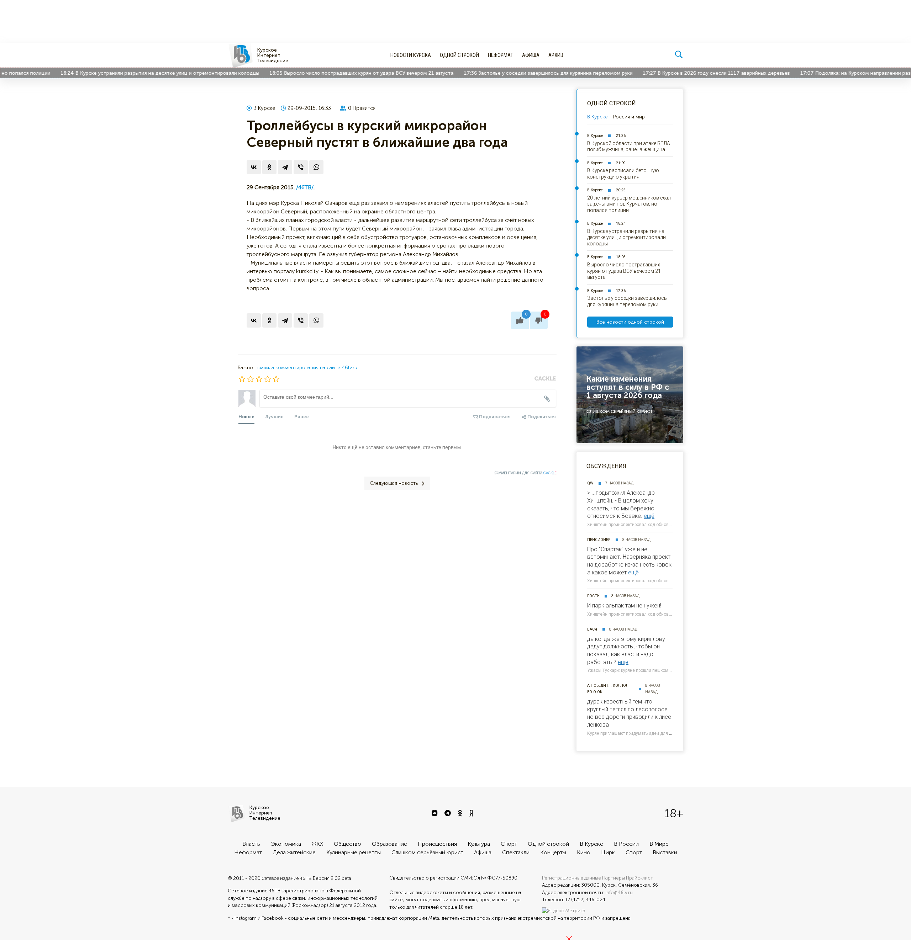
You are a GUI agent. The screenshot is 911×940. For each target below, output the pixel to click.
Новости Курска (410, 55)
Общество (347, 843)
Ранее (301, 416)
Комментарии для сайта (525, 473)
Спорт (509, 843)
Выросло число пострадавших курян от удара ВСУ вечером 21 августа (351, 73)
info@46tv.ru (619, 892)
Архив (555, 55)
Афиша (530, 55)
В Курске (264, 108)
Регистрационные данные (571, 878)
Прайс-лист (639, 878)
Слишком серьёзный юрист (427, 852)
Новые (246, 416)
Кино (583, 852)
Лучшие (274, 416)
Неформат (500, 55)
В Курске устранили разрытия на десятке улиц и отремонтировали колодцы (149, 73)
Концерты (553, 852)
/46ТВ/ (305, 187)
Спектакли (516, 852)
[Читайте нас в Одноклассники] (461, 813)
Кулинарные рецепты (353, 852)
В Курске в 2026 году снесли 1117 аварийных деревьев (705, 73)
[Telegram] (285, 167)
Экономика (286, 843)
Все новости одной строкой (630, 322)
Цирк (608, 852)
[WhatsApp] (316, 167)
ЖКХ (317, 843)
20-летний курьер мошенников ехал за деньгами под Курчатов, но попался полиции (629, 204)
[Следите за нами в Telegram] (448, 813)
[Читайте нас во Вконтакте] (435, 813)
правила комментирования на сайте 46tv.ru (306, 368)
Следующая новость (394, 483)
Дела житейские (294, 852)
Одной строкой (459, 55)
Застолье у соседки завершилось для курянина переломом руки (537, 73)
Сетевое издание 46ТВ (287, 878)
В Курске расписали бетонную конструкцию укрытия (623, 174)
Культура (479, 843)
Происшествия (437, 843)
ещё (649, 516)
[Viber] (301, 167)
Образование (389, 843)
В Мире (659, 843)
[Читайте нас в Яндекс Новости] (471, 813)
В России (626, 843)
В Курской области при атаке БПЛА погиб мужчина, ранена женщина (628, 146)
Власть (251, 843)
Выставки (665, 852)
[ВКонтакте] (254, 167)
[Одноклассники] (269, 167)
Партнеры (613, 878)
